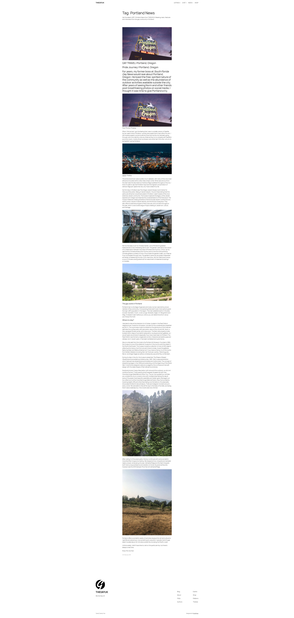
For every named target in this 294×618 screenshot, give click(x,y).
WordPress (195, 613)
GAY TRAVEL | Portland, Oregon (139, 63)
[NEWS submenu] (192, 2)
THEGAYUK (100, 3)
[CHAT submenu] (186, 2)
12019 (124, 175)
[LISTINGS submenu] (180, 2)
